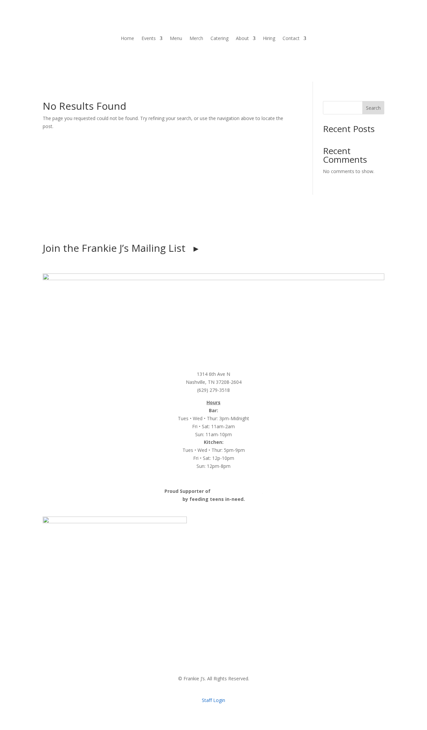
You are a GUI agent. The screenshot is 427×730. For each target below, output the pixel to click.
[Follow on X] (233, 225)
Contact (291, 38)
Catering (219, 38)
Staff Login (213, 700)
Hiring (269, 38)
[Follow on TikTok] (220, 225)
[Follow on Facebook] (193, 225)
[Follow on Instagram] (206, 225)
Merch (196, 38)
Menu (176, 38)
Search (373, 108)
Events (148, 38)
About (242, 38)
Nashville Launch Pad (237, 491)
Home (127, 38)
